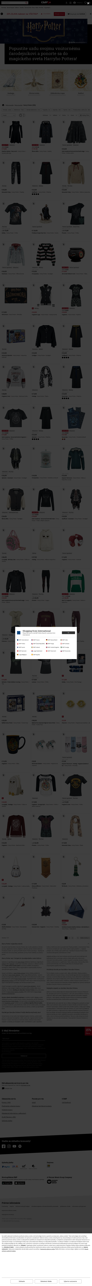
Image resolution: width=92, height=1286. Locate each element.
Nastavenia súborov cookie (47, 1249)
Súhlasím (22, 1281)
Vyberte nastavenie (70, 1281)
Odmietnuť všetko (46, 1281)
